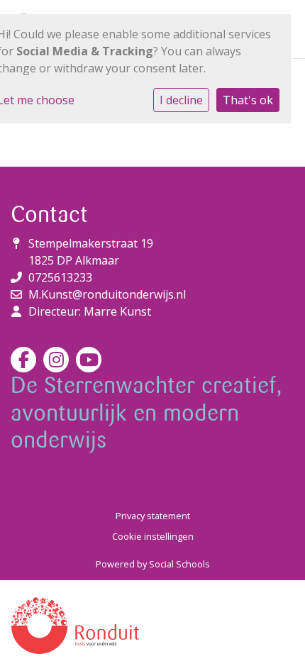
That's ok (248, 100)
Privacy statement (153, 515)
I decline (181, 100)
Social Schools (179, 564)
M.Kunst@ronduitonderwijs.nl (107, 294)
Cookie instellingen (153, 536)
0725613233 (60, 277)
